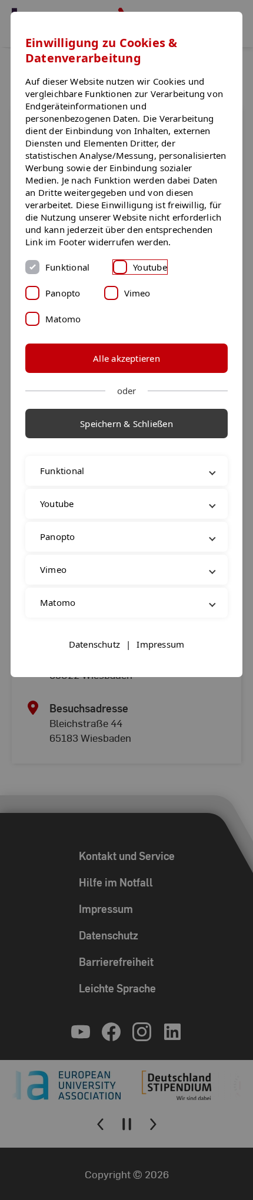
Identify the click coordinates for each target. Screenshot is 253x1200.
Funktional (67, 267)
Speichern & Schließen (126, 423)
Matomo (63, 319)
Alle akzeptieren (126, 358)
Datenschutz (94, 669)
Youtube (150, 267)
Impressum (160, 669)
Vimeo (137, 293)
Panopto (63, 293)
